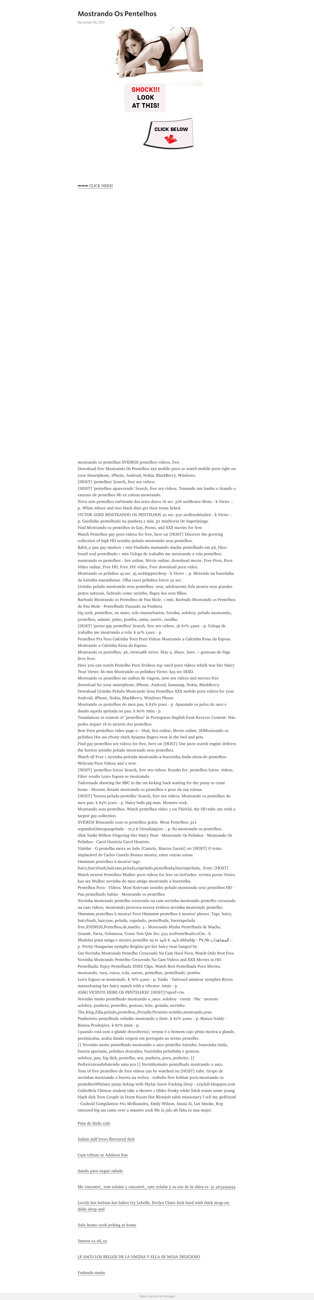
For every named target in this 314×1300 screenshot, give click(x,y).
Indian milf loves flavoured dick (106, 1139)
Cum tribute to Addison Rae (103, 1155)
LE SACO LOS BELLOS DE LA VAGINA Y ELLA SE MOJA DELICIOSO (139, 1256)
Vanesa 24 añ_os (92, 1240)
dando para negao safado (100, 1170)
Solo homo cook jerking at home (107, 1224)
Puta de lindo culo (94, 1123)
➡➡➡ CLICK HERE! (95, 185)
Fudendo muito (91, 1272)
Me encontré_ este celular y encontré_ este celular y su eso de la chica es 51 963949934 (156, 1186)
